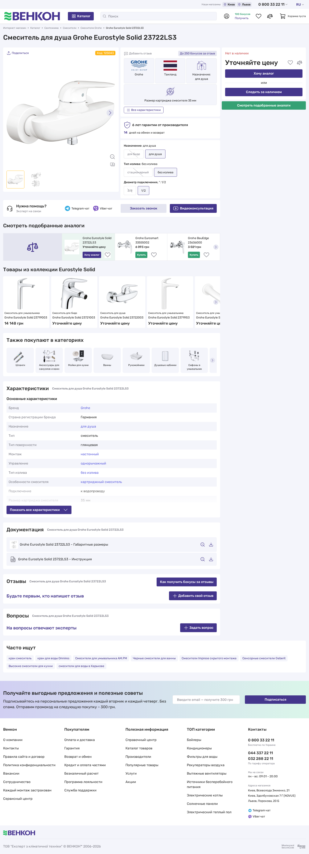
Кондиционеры (199, 748)
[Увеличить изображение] (112, 157)
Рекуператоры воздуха (205, 765)
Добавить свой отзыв (195, 596)
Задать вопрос (201, 628)
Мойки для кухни (78, 365)
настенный (90, 454)
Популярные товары (141, 765)
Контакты (11, 748)
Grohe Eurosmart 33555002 (147, 240)
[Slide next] (110, 112)
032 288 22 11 (260, 758)
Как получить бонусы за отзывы (186, 582)
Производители (138, 757)
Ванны (107, 365)
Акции (130, 782)
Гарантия (72, 748)
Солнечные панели (202, 804)
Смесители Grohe (91, 27)
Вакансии (11, 773)
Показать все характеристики (35, 510)
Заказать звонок (143, 208)
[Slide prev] (11, 112)
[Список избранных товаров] (258, 16)
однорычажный (93, 463)
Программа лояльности (83, 782)
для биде (133, 154)
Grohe (139, 74)
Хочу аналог (264, 73)
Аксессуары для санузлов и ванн (49, 367)
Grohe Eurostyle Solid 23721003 (73, 317)
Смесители (69, 27)
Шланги (20, 365)
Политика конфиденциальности (29, 765)
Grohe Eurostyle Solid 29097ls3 (217, 317)
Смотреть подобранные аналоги (264, 105)
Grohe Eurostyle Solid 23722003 (121, 317)
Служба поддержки (80, 790)
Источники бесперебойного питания (209, 784)
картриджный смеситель (101, 482)
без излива (90, 473)
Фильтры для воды (202, 757)
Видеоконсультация (196, 208)
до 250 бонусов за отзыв (197, 53)
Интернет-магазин (14, 27)
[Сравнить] (299, 63)
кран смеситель (20, 658)
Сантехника (51, 27)
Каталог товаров (138, 748)
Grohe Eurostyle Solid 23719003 (25, 317)
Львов (246, 4)
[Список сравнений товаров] (270, 16)
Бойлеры (194, 740)
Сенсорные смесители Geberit (263, 658)
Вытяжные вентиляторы (206, 773)
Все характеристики (146, 110)
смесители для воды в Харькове (81, 666)
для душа (88, 426)
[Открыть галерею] (112, 164)
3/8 (129, 190)
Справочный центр (141, 740)
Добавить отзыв (140, 53)
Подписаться (275, 699)
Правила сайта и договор (24, 757)
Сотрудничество (16, 782)
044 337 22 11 (260, 753)
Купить (141, 254)
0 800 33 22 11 (271, 4)
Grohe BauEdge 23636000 (199, 240)
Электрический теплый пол (209, 812)
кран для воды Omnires (53, 658)
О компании (12, 740)
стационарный (138, 172)
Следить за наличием (264, 92)
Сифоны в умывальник (194, 367)
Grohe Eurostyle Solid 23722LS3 (97, 240)
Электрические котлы (205, 795)
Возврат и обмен (78, 757)
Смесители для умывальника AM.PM (101, 658)
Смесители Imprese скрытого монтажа (209, 658)
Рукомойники (136, 365)
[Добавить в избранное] (290, 63)
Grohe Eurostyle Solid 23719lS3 (169, 317)
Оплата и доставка (79, 740)
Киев (231, 4)
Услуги (131, 773)
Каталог (83, 16)
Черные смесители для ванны (154, 658)
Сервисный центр (18, 799)
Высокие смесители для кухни (31, 666)
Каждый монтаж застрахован (27, 790)
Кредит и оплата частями (85, 765)
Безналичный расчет (81, 773)
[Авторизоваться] (226, 16)
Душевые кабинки (165, 365)
